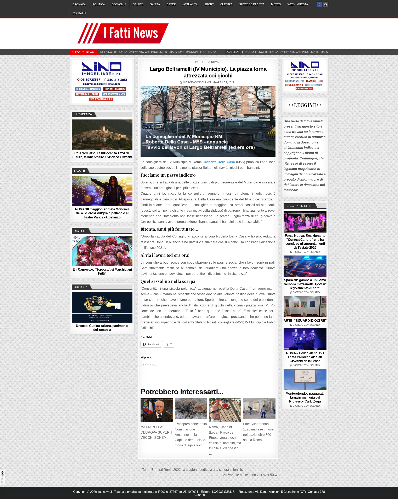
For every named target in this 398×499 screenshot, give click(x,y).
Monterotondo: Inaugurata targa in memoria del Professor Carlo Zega (305, 397)
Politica (98, 4)
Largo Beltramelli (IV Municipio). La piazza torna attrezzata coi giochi (208, 72)
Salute (138, 4)
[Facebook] (319, 4)
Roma (215, 62)
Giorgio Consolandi (197, 82)
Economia (119, 4)
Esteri (172, 4)
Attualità (190, 4)
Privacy (2, 478)
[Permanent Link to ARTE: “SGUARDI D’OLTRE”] (305, 306)
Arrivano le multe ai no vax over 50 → (250, 475)
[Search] (325, 4)
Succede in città (252, 4)
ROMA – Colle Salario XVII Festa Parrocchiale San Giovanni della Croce (305, 357)
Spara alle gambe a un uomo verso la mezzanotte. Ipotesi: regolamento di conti (305, 284)
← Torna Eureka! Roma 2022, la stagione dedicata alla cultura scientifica (191, 469)
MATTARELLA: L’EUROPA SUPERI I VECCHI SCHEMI (156, 432)
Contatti (79, 13)
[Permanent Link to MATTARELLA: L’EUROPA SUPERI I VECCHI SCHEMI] (157, 410)
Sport (209, 4)
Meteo (276, 4)
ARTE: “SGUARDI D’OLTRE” (305, 320)
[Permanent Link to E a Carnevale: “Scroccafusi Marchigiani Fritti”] (102, 251)
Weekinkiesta (298, 4)
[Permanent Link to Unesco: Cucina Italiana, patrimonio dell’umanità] (102, 307)
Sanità (155, 4)
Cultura (226, 4)
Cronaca (79, 4)
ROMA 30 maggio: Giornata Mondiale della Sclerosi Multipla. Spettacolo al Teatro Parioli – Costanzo (102, 213)
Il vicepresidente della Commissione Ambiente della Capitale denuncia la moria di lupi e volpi (191, 434)
